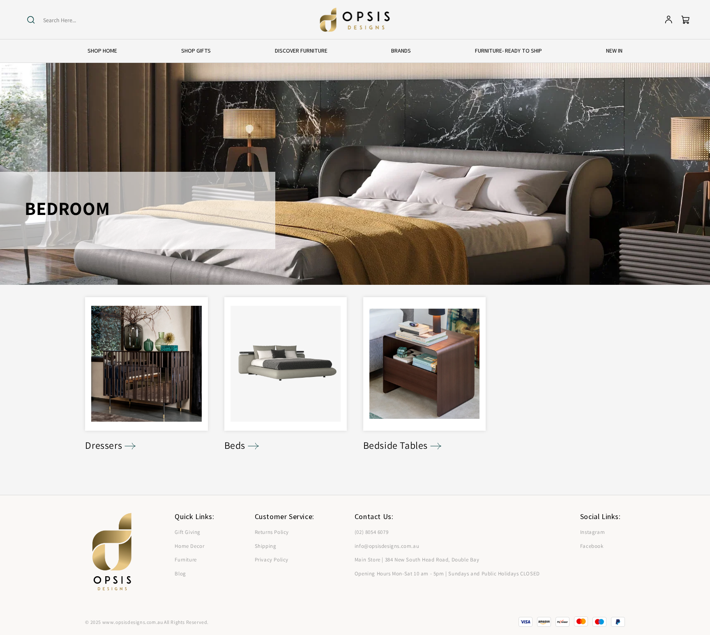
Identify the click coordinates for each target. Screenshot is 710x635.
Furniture (185, 559)
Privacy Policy (271, 559)
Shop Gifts (196, 50)
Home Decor (189, 546)
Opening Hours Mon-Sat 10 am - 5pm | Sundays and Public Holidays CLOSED (447, 573)
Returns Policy (272, 532)
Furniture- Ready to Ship (508, 50)
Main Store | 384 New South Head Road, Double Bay (417, 559)
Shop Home (102, 50)
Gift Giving (188, 532)
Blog (180, 573)
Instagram (592, 532)
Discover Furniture (301, 50)
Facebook (592, 546)
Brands (401, 50)
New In (614, 50)
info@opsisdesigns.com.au (387, 546)
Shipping (266, 546)
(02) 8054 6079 (371, 532)
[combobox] (75, 20)
